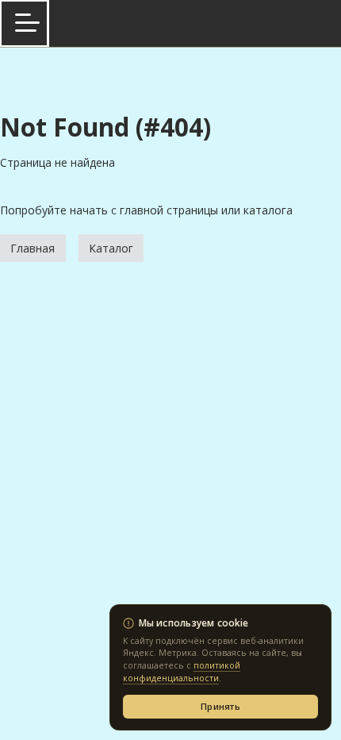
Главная (32, 248)
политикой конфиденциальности (181, 672)
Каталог (111, 248)
